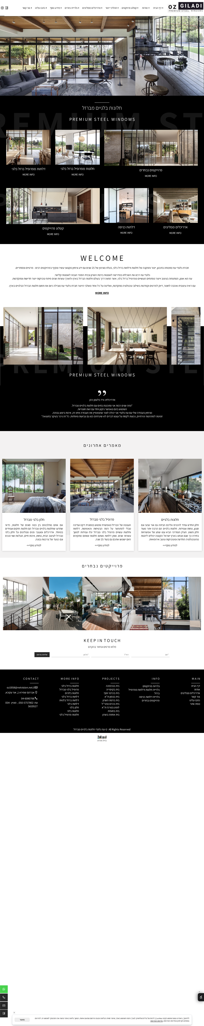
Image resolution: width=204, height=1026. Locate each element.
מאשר (22, 1020)
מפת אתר (195, 704)
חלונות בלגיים (170, 519)
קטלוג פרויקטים (129, 8)
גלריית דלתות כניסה (149, 697)
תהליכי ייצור (111, 8)
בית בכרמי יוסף (111, 693)
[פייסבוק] (6, 8)
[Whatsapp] (4, 990)
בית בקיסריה (112, 689)
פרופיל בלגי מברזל (69, 689)
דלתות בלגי (73, 704)
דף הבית (157, 8)
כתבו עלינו (40, 8)
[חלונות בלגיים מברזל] (185, 6)
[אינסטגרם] (2, 8)
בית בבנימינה (112, 686)
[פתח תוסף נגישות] (201, 997)
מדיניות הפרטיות (156, 1021)
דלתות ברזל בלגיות (69, 700)
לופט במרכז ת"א (110, 707)
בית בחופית (113, 711)
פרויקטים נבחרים (151, 700)
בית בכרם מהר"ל (110, 704)
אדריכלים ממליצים (91, 8)
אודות (145, 8)
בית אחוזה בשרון (110, 714)
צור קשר (26, 8)
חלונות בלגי (73, 711)
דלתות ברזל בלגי (70, 696)
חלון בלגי (74, 707)
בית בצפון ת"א (112, 696)
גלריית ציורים (71, 8)
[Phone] (4, 998)
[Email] (4, 1006)
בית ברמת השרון (111, 700)
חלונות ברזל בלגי (70, 686)
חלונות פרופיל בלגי (69, 714)
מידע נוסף (55, 8)
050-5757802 (26, 702)
